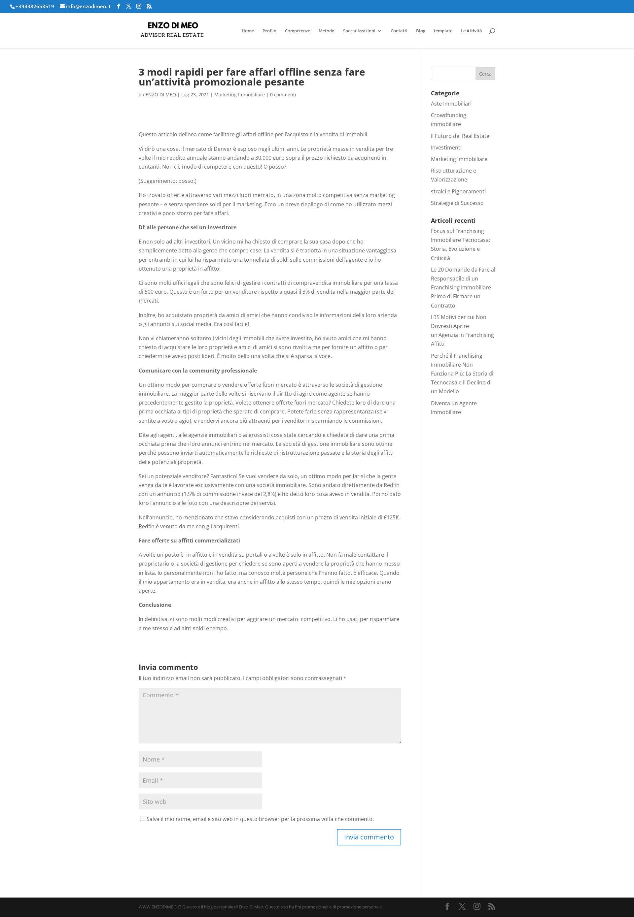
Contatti (399, 31)
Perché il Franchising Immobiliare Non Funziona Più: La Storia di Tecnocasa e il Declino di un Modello (462, 373)
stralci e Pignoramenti (458, 191)
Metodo (327, 31)
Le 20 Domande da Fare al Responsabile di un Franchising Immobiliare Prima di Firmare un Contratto (463, 287)
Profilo (269, 31)
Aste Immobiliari (451, 103)
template (443, 31)
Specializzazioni (359, 31)
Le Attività (471, 31)
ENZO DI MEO (161, 94)
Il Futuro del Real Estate (460, 136)
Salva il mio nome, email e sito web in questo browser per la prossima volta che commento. (260, 819)
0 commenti (283, 94)
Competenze (297, 31)
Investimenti (446, 147)
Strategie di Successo (457, 203)
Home (248, 31)
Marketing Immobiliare (239, 94)
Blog (420, 31)
